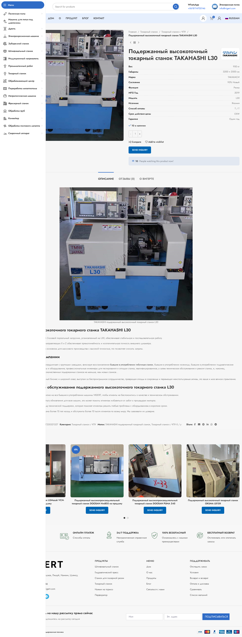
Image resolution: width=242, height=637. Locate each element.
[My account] (203, 18)
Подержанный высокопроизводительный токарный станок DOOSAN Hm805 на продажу (97, 502)
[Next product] (139, 43)
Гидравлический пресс (106, 572)
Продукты (101, 561)
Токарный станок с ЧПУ (173, 31)
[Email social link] (199, 424)
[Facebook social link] (195, 424)
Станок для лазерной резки (109, 578)
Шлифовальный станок (107, 566)
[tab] (106, 177)
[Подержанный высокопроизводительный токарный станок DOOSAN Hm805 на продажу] (97, 470)
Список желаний (198, 595)
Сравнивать (196, 589)
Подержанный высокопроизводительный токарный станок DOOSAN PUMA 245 (154, 502)
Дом (148, 566)
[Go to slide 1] (124, 518)
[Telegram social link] (216, 424)
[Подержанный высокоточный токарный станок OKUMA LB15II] (213, 470)
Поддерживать (200, 561)
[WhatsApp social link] (212, 424)
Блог (148, 583)
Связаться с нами (155, 589)
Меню (150, 561)
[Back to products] (135, 43)
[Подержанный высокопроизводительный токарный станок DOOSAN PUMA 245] (155, 470)
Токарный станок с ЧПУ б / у (166, 424)
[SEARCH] (176, 7)
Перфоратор (101, 595)
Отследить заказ (198, 566)
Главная (133, 31)
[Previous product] (131, 43)
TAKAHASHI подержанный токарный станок (127, 424)
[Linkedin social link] (208, 424)
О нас (149, 572)
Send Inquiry (140, 149)
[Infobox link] (81, 536)
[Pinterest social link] (203, 424)
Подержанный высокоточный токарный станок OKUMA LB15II (213, 502)
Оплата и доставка (199, 583)
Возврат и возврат (199, 578)
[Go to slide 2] (128, 518)
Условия (194, 572)
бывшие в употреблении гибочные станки (131, 364)
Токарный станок (149, 31)
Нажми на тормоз (104, 589)
